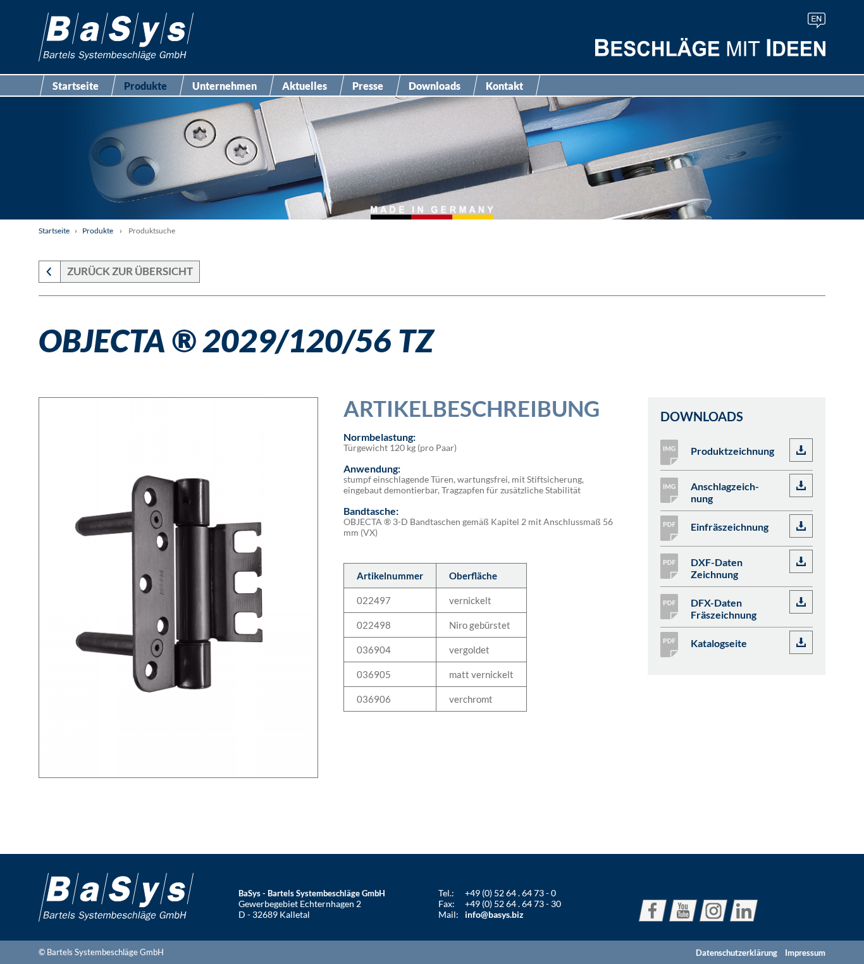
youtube (683, 910)
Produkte (145, 86)
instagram (713, 910)
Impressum (805, 953)
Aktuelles (304, 86)
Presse (367, 86)
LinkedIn (743, 910)
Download (801, 450)
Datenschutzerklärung (736, 953)
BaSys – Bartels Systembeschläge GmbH (116, 37)
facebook (652, 910)
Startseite (75, 86)
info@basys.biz (494, 914)
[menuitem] (816, 20)
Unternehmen (224, 86)
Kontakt (504, 86)
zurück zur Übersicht (130, 271)
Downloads (434, 86)
